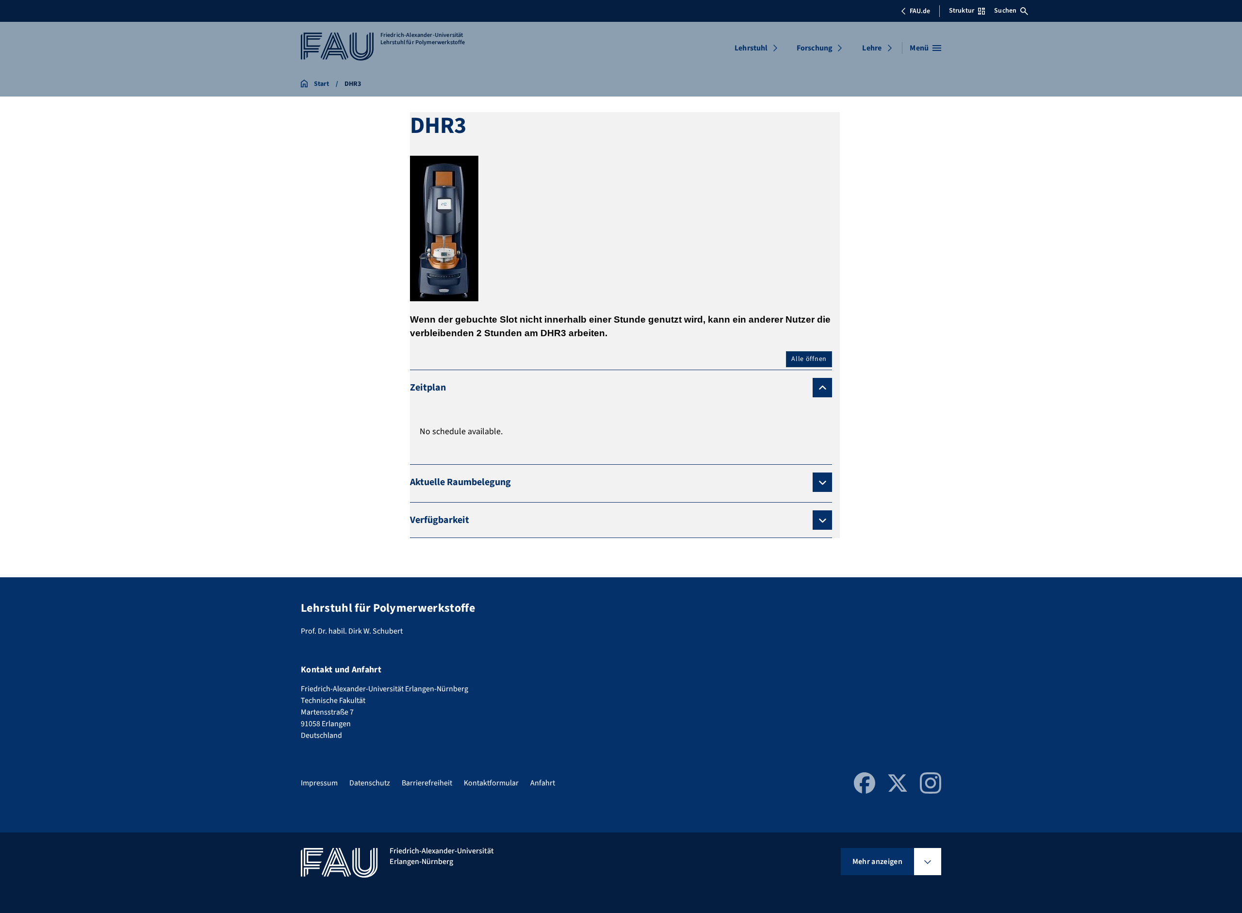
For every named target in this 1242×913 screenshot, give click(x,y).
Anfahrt (542, 783)
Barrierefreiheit (427, 783)
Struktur (961, 11)
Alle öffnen (809, 359)
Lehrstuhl (751, 48)
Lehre (872, 48)
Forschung (815, 48)
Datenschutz (369, 783)
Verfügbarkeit (439, 520)
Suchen (1005, 11)
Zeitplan (428, 387)
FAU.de (920, 11)
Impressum (319, 783)
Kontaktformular (491, 783)
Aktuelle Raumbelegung (460, 482)
